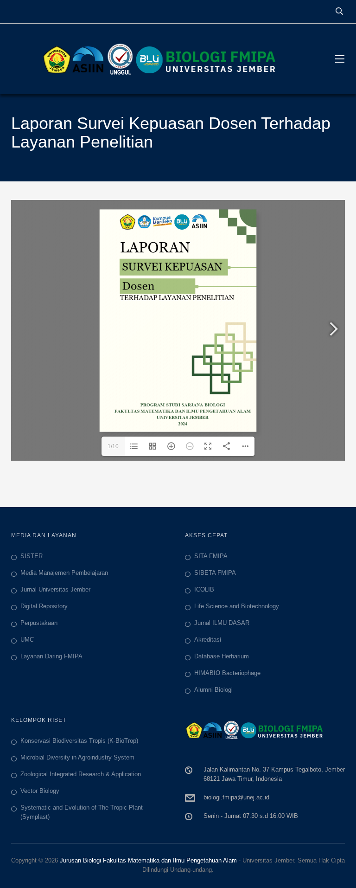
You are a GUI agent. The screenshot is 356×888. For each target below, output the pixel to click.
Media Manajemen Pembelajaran (64, 572)
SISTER (31, 556)
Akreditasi (207, 639)
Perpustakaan (38, 622)
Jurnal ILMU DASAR (221, 622)
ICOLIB (204, 589)
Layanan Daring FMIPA (51, 656)
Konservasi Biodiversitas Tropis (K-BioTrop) (79, 740)
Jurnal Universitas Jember (55, 589)
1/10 (113, 446)
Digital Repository (44, 606)
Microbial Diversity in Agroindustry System (77, 757)
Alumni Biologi (213, 689)
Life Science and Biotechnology (236, 606)
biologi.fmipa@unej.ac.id (236, 797)
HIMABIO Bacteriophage (227, 672)
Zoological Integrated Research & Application (80, 774)
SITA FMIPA (211, 556)
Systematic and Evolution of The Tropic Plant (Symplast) (81, 812)
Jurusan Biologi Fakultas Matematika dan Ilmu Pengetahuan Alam (148, 860)
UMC (27, 639)
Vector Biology (39, 790)
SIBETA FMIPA (215, 572)
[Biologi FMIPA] (164, 59)
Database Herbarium (221, 656)
